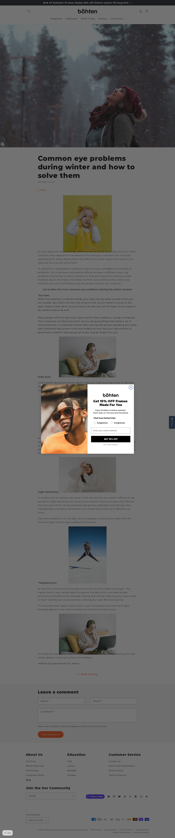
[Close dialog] (131, 387)
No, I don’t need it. (110, 444)
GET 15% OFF (111, 439)
